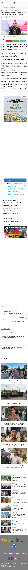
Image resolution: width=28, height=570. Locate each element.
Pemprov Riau (19, 305)
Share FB (23, 41)
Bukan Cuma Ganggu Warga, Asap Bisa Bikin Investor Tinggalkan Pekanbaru (19, 531)
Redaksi (11, 552)
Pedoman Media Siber (21, 553)
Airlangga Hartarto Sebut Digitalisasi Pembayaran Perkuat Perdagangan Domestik (19, 501)
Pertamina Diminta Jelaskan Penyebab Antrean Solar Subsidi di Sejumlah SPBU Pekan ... (13, 402)
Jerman (14, 305)
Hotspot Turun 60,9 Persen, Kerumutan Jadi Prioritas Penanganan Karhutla (18, 508)
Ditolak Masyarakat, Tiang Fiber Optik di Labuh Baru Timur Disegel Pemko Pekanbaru (16, 185)
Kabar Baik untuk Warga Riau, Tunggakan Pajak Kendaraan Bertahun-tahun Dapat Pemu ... (14, 424)
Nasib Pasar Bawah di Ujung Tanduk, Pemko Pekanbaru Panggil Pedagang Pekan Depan (13, 445)
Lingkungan (15, 490)
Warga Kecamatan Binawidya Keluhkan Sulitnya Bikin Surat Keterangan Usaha (16, 194)
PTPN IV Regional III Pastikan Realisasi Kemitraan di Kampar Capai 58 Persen (19, 479)
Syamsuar (11, 305)
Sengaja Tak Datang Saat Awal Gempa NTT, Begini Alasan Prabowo (19, 523)
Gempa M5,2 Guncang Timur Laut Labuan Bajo (12, 332)
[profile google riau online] (18, 558)
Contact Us (18, 552)
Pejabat (24, 305)
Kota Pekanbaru (12, 7)
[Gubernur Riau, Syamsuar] (14, 27)
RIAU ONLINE (5, 44)
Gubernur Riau (5, 305)
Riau (7, 7)
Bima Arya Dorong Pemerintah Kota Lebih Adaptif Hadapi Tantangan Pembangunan (13, 337)
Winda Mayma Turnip (10, 17)
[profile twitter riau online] (15, 558)
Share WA (16, 41)
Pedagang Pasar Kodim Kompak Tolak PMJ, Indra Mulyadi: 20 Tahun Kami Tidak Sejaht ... (14, 466)
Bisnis (14, 475)
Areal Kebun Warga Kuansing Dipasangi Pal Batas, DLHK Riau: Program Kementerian (16, 190)
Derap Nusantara (16, 497)
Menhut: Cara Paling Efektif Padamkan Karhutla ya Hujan (19, 493)
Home (4, 7)
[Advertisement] (14, 163)
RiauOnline (19, 563)
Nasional (15, 483)
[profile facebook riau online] (9, 558)
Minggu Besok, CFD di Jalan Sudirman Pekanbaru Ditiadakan (14, 381)
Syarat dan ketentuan (8, 553)
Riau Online (3, 306)
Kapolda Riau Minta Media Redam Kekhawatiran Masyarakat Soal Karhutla (12, 348)
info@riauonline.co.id (14, 555)
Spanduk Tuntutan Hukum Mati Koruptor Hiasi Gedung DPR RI (19, 485)
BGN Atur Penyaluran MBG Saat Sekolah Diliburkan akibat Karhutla (19, 516)
